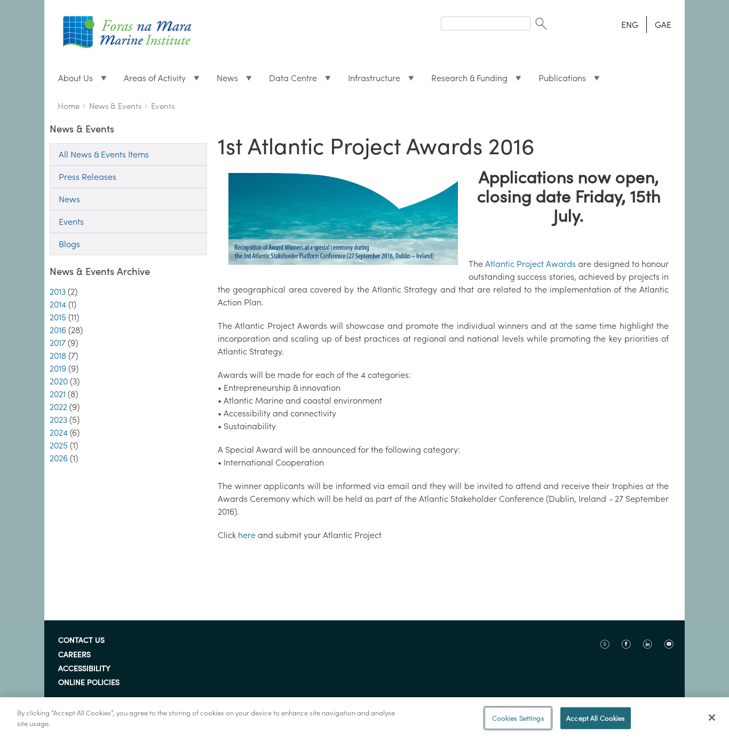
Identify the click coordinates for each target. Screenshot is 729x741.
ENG (629, 24)
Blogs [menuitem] (69, 244)
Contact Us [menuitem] (81, 640)
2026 (59, 458)
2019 (58, 368)
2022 (58, 406)
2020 (59, 381)
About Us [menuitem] (71, 81)
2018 (58, 355)
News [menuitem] (223, 81)
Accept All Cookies (595, 718)
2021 (58, 394)
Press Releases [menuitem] (87, 176)
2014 (58, 304)
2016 (58, 330)
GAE (663, 24)
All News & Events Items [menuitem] (104, 154)
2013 (58, 291)
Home (69, 106)
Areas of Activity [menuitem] (150, 81)
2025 (59, 445)
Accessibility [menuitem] (84, 669)
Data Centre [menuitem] (288, 81)
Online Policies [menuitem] (89, 683)
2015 (58, 317)
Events (163, 106)
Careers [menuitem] (74, 655)
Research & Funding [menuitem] (465, 81)
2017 (58, 342)
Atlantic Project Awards (530, 263)
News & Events (115, 106)
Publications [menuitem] (558, 81)
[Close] (712, 717)
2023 (58, 419)
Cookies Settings (518, 718)
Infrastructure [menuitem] (369, 81)
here (247, 535)
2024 (59, 432)
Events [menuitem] (71, 221)
